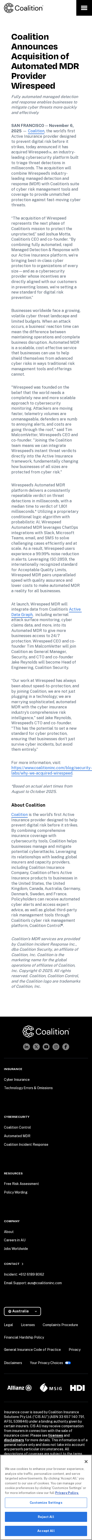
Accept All (45, 1531)
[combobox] (24, 1311)
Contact (12, 1264)
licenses (55, 1435)
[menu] (84, 8)
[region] (46, 1497)
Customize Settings (46, 1502)
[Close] (86, 1461)
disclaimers (14, 1440)
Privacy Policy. (67, 1493)
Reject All (46, 1517)
